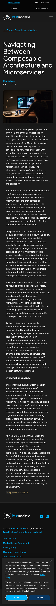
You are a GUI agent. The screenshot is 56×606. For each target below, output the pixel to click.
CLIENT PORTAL (42, 9)
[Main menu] (51, 17)
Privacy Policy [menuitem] (9, 547)
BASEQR (14, 9)
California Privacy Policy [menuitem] (14, 552)
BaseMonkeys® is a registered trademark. (23, 532)
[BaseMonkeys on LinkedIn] (47, 516)
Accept (16, 598)
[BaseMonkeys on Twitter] (41, 516)
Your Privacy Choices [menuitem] (13, 556)
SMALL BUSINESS (42, 3)
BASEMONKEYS (14, 3)
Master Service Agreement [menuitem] (16, 543)
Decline (39, 598)
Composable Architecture (17, 492)
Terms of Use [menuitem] (9, 538)
